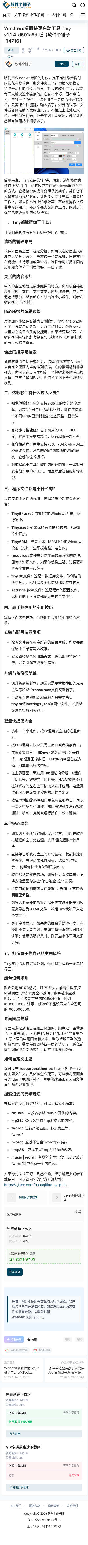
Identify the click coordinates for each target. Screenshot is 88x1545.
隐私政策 (53, 1506)
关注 (63, 64)
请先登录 (74, 1475)
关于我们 (15, 1506)
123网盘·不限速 (18, 1487)
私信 (78, 64)
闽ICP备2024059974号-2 (44, 1519)
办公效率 (10, 51)
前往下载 (76, 50)
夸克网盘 (14, 1272)
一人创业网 (57, 15)
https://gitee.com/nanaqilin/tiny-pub (35, 1184)
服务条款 (34, 1506)
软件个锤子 (33, 50)
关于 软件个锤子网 (29, 15)
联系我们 (72, 1506)
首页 (6, 15)
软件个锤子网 (55, 1513)
